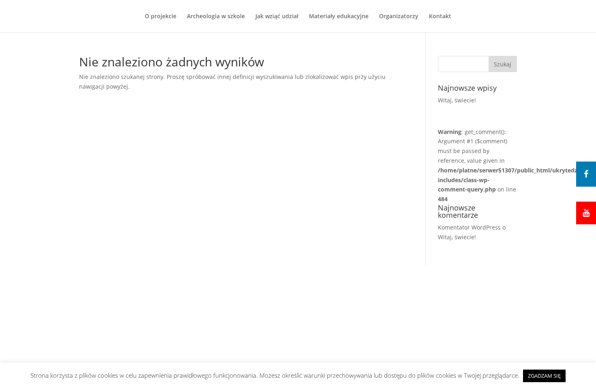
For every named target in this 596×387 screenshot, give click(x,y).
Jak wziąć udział (276, 16)
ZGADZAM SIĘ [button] (544, 375)
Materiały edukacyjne (339, 16)
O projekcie (160, 16)
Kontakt (440, 16)
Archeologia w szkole (216, 16)
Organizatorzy (398, 16)
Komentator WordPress (469, 227)
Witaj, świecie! (457, 100)
